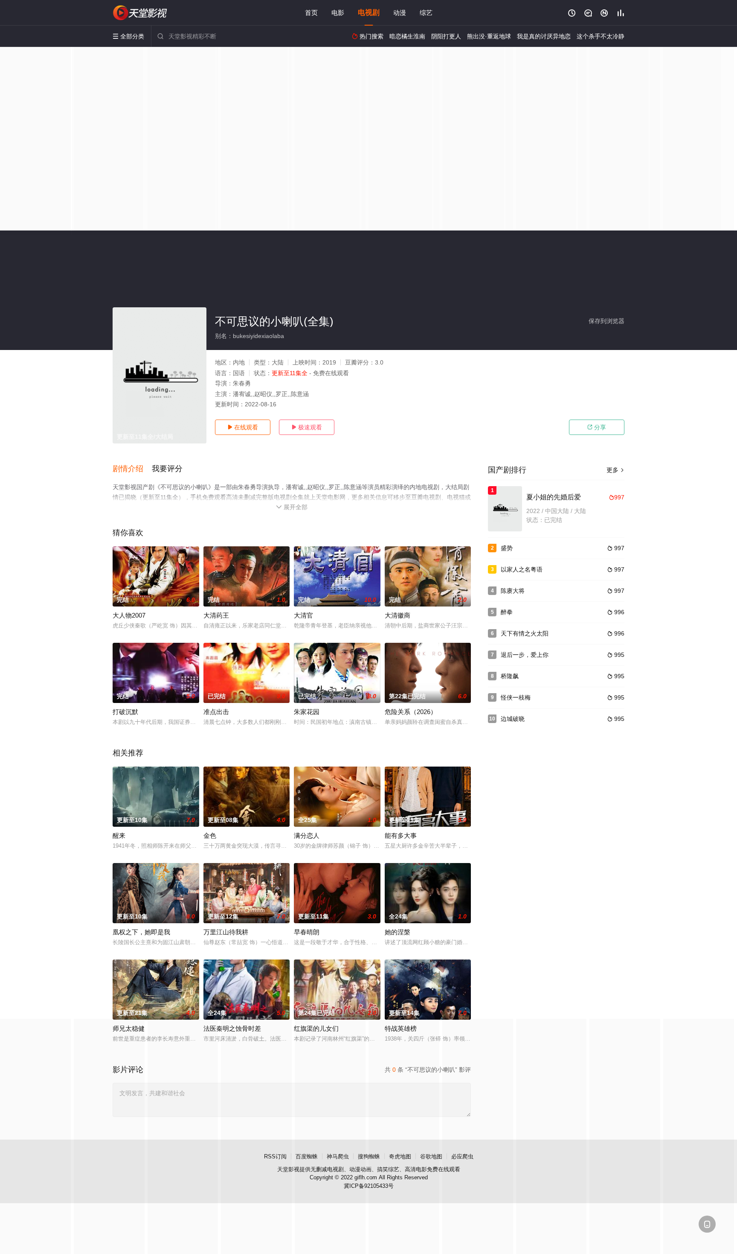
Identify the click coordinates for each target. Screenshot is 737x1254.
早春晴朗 (306, 932)
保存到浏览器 (606, 321)
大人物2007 (129, 615)
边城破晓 (513, 718)
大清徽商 (397, 615)
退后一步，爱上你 (524, 654)
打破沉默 (125, 711)
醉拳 (507, 612)
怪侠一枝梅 (516, 697)
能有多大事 (401, 835)
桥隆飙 (510, 676)
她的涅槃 (397, 932)
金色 (209, 835)
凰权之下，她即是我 (141, 932)
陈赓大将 (513, 590)
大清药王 (216, 615)
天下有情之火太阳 (524, 633)
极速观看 (306, 427)
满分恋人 (306, 835)
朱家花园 (306, 711)
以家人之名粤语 (522, 569)
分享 (596, 427)
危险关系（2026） (411, 711)
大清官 (303, 615)
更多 (615, 470)
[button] (132, 469)
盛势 (507, 548)
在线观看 (242, 427)
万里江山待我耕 (225, 932)
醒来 (119, 835)
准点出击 (216, 711)
